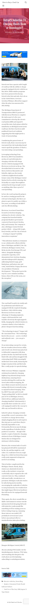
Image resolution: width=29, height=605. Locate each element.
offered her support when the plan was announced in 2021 (14, 103)
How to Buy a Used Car (10, 2)
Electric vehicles (9, 581)
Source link (5, 568)
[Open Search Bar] (25, 2)
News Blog (19, 581)
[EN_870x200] (14, 577)
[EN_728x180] (14, 57)
